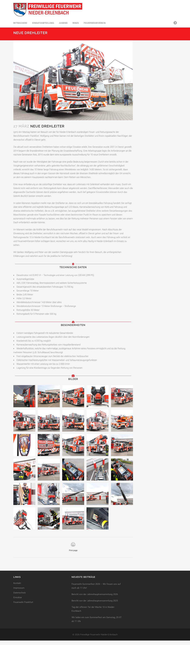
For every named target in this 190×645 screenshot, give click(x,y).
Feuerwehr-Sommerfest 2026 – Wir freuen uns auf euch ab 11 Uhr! (96, 586)
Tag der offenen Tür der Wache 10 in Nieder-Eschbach (93, 609)
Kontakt (17, 583)
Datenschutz (19, 593)
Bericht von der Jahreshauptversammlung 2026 (95, 594)
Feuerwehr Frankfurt (23, 602)
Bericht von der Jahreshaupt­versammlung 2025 (95, 600)
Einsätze (17, 597)
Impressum (18, 588)
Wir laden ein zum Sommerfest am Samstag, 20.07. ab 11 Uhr (97, 619)
